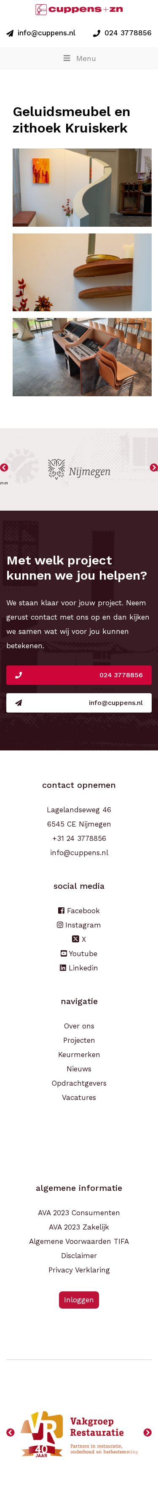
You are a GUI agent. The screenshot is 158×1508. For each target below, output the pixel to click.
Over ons (79, 1026)
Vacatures (79, 1097)
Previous (4, 469)
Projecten (79, 1040)
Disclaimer (79, 1255)
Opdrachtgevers (79, 1083)
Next (154, 469)
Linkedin (82, 968)
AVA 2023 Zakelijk (79, 1227)
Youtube (82, 953)
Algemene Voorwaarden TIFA (79, 1241)
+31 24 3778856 (79, 838)
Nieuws (79, 1069)
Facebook (82, 910)
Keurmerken (79, 1054)
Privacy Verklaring (79, 1270)
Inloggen (79, 1300)
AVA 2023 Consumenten (79, 1213)
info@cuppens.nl (46, 33)
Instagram (82, 925)
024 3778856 (128, 33)
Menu (86, 58)
